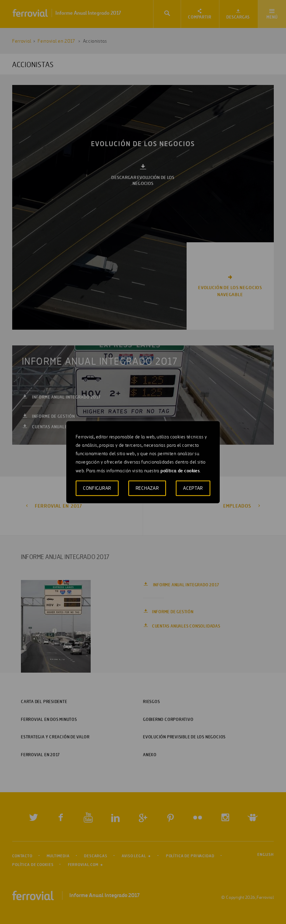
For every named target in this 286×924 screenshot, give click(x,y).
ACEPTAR (193, 488)
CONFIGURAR (97, 488)
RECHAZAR (147, 488)
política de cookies (180, 470)
